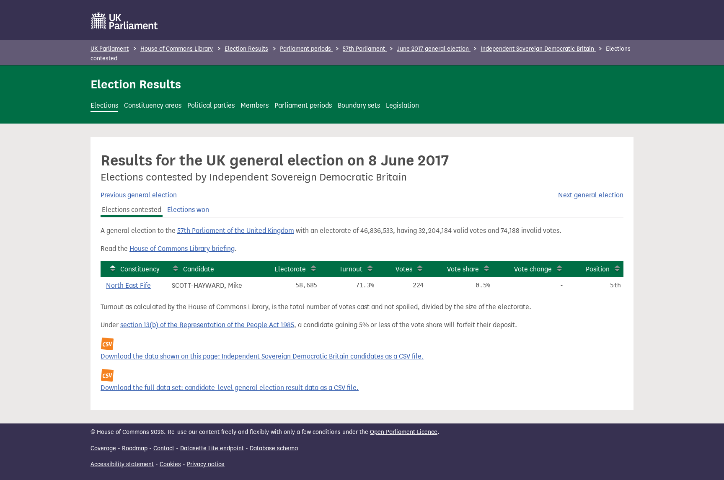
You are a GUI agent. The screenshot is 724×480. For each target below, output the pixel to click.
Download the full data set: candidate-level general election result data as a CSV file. (230, 388)
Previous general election (139, 195)
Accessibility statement (122, 464)
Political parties (211, 105)
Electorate (290, 269)
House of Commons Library (176, 48)
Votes (404, 269)
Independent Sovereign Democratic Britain (538, 48)
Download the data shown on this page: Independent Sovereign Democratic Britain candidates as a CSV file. (262, 356)
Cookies (170, 464)
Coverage (103, 448)
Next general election (590, 195)
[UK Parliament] (124, 21)
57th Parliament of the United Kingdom (235, 231)
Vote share (463, 269)
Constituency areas (152, 105)
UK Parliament (109, 48)
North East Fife (128, 285)
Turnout (350, 269)
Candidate (198, 269)
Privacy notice (206, 464)
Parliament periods (306, 48)
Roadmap (134, 448)
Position (598, 269)
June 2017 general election (434, 48)
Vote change (533, 269)
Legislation (402, 105)
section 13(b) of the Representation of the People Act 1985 (207, 325)
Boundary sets (359, 105)
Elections (104, 105)
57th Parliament (365, 48)
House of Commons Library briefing (182, 249)
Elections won (188, 210)
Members (254, 105)
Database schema (274, 448)
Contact (163, 448)
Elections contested (131, 210)
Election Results (246, 48)
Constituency (140, 269)
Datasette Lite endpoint (212, 448)
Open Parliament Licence (403, 432)
